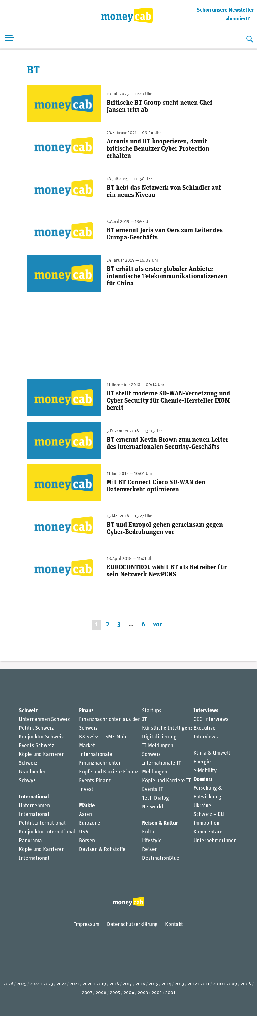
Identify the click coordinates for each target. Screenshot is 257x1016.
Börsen (87, 840)
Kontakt (174, 924)
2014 (166, 984)
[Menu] (9, 39)
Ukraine (202, 805)
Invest (86, 789)
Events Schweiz (36, 745)
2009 (232, 984)
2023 (48, 984)
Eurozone (89, 823)
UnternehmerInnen (215, 840)
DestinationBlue (160, 858)
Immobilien (206, 823)
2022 (61, 984)
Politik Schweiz (36, 728)
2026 (8, 984)
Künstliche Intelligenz (167, 728)
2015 (153, 984)
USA (83, 832)
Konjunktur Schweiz (41, 737)
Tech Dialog (155, 798)
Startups (151, 710)
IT (144, 719)
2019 (101, 984)
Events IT (152, 789)
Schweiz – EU (208, 814)
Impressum (86, 924)
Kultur (149, 832)
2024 (35, 984)
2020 (88, 984)
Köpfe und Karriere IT (166, 780)
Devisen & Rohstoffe (102, 849)
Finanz (86, 710)
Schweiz (28, 710)
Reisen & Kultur (160, 823)
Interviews (205, 710)
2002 (157, 993)
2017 (127, 984)
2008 (246, 984)
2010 (218, 984)
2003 (143, 993)
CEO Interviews (210, 719)
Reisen (150, 849)
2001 (170, 993)
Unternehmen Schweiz (44, 719)
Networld (152, 807)
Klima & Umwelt (211, 753)
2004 (129, 993)
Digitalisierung (159, 737)
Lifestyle (152, 840)
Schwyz (27, 780)
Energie (202, 762)
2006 (101, 993)
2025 (21, 984)
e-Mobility (205, 770)
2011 (205, 984)
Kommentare (208, 832)
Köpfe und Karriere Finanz (109, 772)
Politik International (42, 823)
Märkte (87, 805)
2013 (179, 984)
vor (157, 624)
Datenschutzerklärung (132, 924)
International (34, 797)
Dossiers (202, 779)
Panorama (30, 840)
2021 (74, 984)
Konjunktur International (47, 832)
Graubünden (33, 772)
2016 (140, 984)
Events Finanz (95, 780)
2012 (192, 984)
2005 (115, 993)
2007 (87, 993)
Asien (85, 814)
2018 (114, 984)
